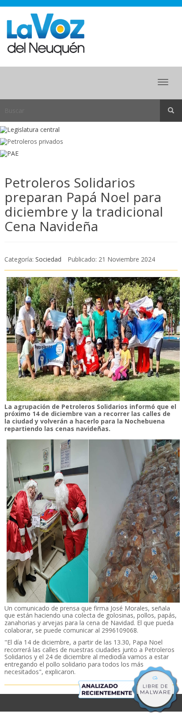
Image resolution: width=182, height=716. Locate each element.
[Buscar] (171, 111)
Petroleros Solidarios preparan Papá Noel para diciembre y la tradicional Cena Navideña (83, 204)
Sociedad (48, 259)
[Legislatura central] (91, 130)
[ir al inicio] (45, 34)
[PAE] (91, 153)
